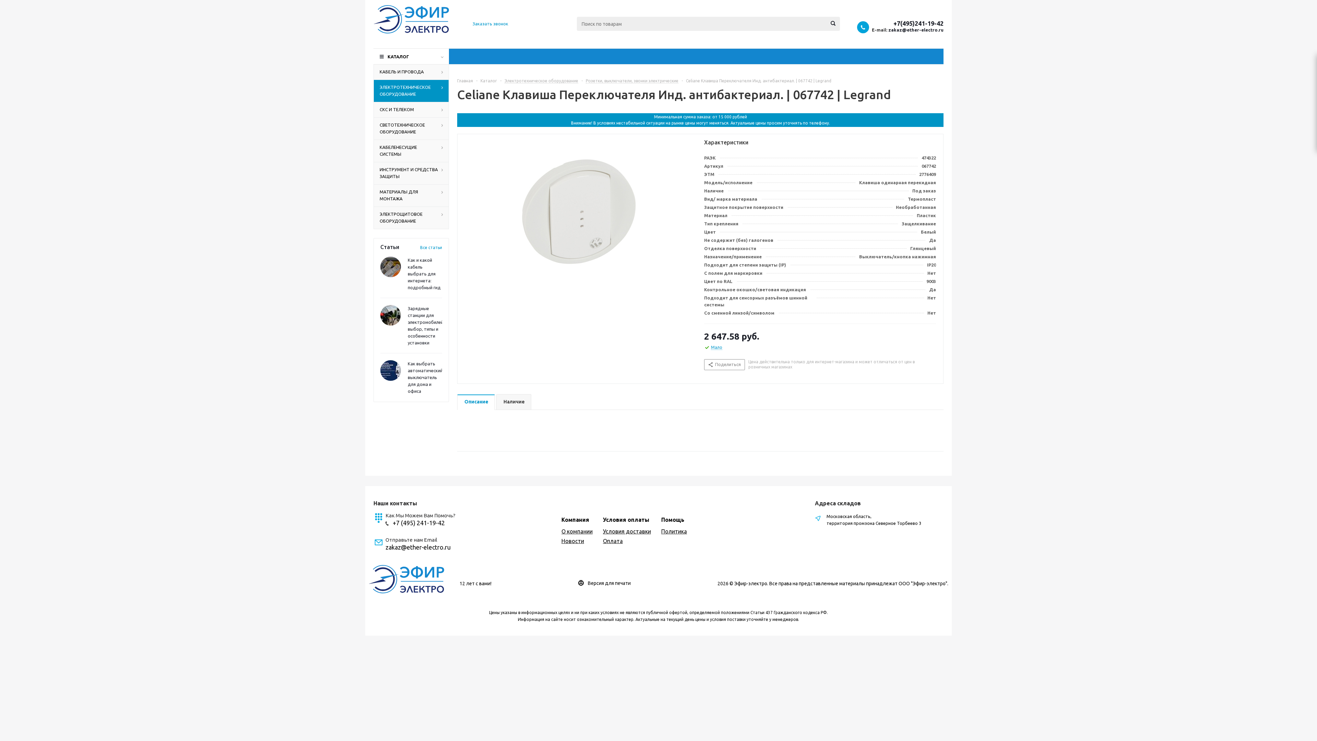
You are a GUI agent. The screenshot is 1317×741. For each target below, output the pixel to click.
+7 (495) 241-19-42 (419, 522)
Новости (572, 541)
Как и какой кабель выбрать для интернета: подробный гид (424, 274)
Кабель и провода (402, 71)
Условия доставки (627, 531)
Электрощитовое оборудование (401, 217)
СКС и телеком (397, 109)
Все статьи (431, 247)
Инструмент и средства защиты (409, 173)
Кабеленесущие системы (398, 150)
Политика (674, 531)
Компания (575, 520)
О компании (577, 531)
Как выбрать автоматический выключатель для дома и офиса (425, 377)
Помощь (672, 520)
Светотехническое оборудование (402, 128)
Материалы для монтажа (399, 195)
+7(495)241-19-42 (918, 23)
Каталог (398, 56)
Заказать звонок (490, 23)
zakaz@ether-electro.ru (916, 29)
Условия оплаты (626, 520)
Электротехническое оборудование (405, 90)
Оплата (613, 541)
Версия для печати (609, 583)
